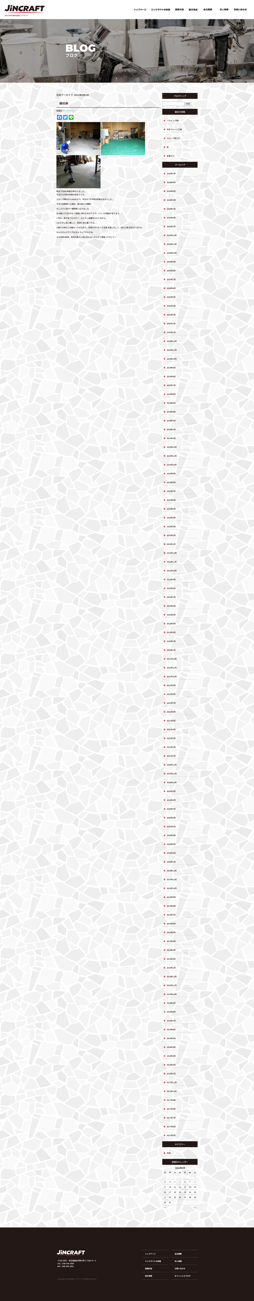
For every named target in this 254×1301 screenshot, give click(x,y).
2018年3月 (171, 1056)
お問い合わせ (241, 9)
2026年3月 (171, 208)
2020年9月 (171, 791)
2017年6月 (171, 1126)
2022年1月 (171, 650)
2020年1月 (171, 861)
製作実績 (193, 9)
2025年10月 (172, 252)
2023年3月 (171, 526)
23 (165, 1197)
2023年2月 (171, 535)
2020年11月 (172, 773)
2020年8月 (171, 800)
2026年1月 (171, 226)
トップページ (140, 9)
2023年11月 (172, 455)
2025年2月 (171, 323)
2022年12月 (172, 553)
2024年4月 (171, 411)
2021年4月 (171, 729)
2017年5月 (171, 1135)
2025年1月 (171, 332)
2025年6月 (171, 288)
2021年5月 (171, 720)
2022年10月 (172, 570)
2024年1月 (171, 438)
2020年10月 (172, 782)
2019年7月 (171, 914)
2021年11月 (172, 667)
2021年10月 (172, 676)
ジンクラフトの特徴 (160, 9)
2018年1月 (171, 1073)
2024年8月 (171, 376)
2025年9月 (171, 261)
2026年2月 (171, 217)
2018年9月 (171, 1003)
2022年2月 (171, 641)
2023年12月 (172, 447)
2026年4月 (171, 200)
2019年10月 (172, 888)
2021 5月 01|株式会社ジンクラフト (16, 15)
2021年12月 (172, 658)
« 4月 (164, 1207)
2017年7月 (171, 1117)
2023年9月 (171, 473)
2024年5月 (171, 403)
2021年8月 (171, 694)
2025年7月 (171, 279)
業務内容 (179, 9)
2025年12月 (172, 235)
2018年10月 (172, 994)
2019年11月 (172, 879)
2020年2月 (171, 853)
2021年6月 (171, 711)
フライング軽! (173, 120)
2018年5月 (171, 1038)
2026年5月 (171, 191)
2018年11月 (172, 985)
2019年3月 (171, 950)
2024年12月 (172, 341)
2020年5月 (171, 826)
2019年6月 (171, 923)
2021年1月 (171, 755)
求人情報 (224, 9)
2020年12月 (172, 764)
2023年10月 (172, 464)
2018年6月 (171, 1029)
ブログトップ (180, 95)
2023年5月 (171, 508)
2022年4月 (171, 623)
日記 (169, 1153)
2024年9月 (171, 367)
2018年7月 (171, 1020)
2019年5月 (171, 932)
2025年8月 (171, 270)
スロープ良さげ (173, 138)
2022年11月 (172, 561)
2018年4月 (171, 1047)
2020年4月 (171, 835)
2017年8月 (171, 1108)
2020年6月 (171, 817)
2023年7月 (171, 491)
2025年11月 (172, 244)
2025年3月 (171, 314)
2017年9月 (171, 1100)
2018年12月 (172, 976)
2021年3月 (171, 738)
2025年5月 (171, 297)
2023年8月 (171, 482)
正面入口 (170, 155)
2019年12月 (172, 870)
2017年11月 (172, 1082)
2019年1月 (171, 967)
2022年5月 (171, 614)
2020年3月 (171, 844)
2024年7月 (171, 385)
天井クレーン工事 (174, 129)
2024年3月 (171, 420)
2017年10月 (172, 1091)
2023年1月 (171, 544)
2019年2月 (171, 958)
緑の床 (63, 103)
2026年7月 (171, 173)
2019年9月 (171, 897)
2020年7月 (171, 808)
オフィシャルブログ (182, 1276)
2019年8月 (171, 905)
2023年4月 (171, 517)
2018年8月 (171, 1011)
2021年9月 (171, 685)
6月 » (195, 1207)
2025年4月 (171, 305)
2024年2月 (171, 429)
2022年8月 (171, 588)
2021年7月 (171, 703)
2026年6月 (171, 182)
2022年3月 (171, 632)
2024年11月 (172, 350)
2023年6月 (171, 500)
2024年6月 (171, 394)
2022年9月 (171, 579)
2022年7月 (171, 597)
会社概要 (208, 9)
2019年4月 (171, 941)
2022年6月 (171, 605)
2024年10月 (172, 358)
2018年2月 (171, 1064)
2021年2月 (171, 747)
